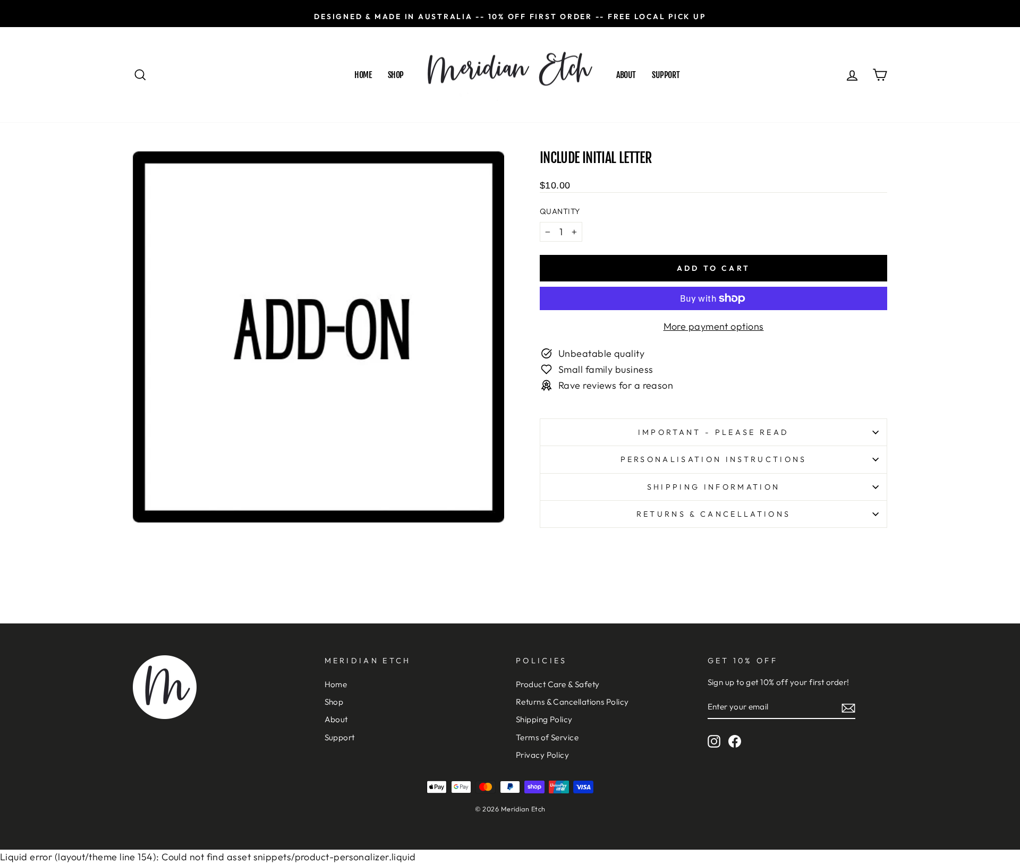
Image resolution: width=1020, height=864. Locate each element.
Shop (396, 75)
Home (362, 75)
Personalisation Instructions (713, 459)
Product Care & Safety (557, 684)
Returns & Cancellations (713, 514)
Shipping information (713, 487)
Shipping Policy (544, 719)
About (626, 75)
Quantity (560, 211)
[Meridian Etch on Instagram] (714, 741)
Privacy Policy (542, 755)
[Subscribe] (848, 707)
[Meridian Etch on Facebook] (734, 741)
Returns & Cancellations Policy (572, 702)
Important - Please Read (713, 432)
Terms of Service (547, 737)
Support (665, 75)
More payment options (714, 326)
